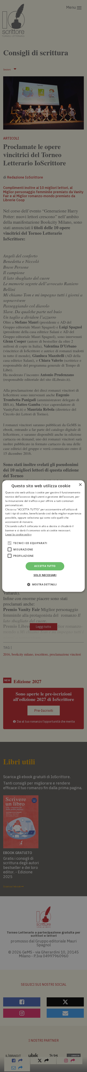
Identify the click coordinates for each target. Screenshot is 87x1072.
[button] (43, 584)
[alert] (43, 536)
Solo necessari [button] (45, 575)
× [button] (80, 484)
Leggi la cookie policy (18, 534)
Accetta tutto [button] (45, 566)
